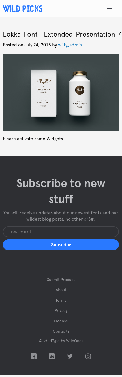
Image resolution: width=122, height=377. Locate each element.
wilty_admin (70, 45)
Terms (60, 301)
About (61, 290)
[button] (61, 244)
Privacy (61, 311)
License (61, 321)
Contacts (61, 331)
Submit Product (61, 280)
